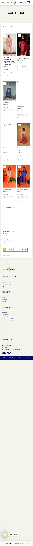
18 (22, 250)
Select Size (5, 69)
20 (4, 254)
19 (26, 250)
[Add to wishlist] (4, 35)
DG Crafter (27, 357)
